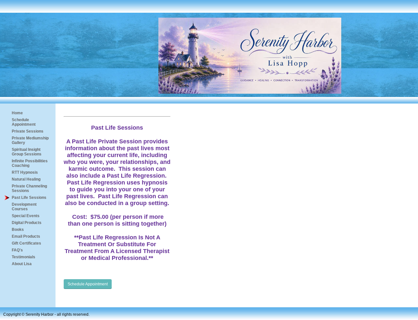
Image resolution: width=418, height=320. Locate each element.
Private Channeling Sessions (29, 188)
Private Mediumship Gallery (30, 140)
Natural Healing (26, 179)
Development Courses (24, 206)
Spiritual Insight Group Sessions (26, 151)
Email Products (26, 236)
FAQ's (17, 250)
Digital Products (26, 222)
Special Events (26, 216)
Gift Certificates (26, 243)
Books (18, 229)
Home (17, 113)
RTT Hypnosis (25, 172)
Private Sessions (27, 131)
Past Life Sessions (29, 197)
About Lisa (22, 264)
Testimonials (23, 257)
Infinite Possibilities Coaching (30, 163)
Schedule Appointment (24, 122)
